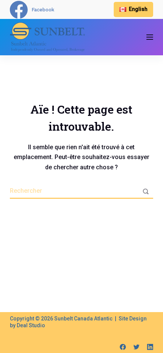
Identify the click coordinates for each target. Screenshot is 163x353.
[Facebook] (123, 347)
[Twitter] (136, 347)
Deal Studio (31, 325)
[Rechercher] (145, 191)
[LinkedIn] (150, 347)
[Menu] (149, 37)
